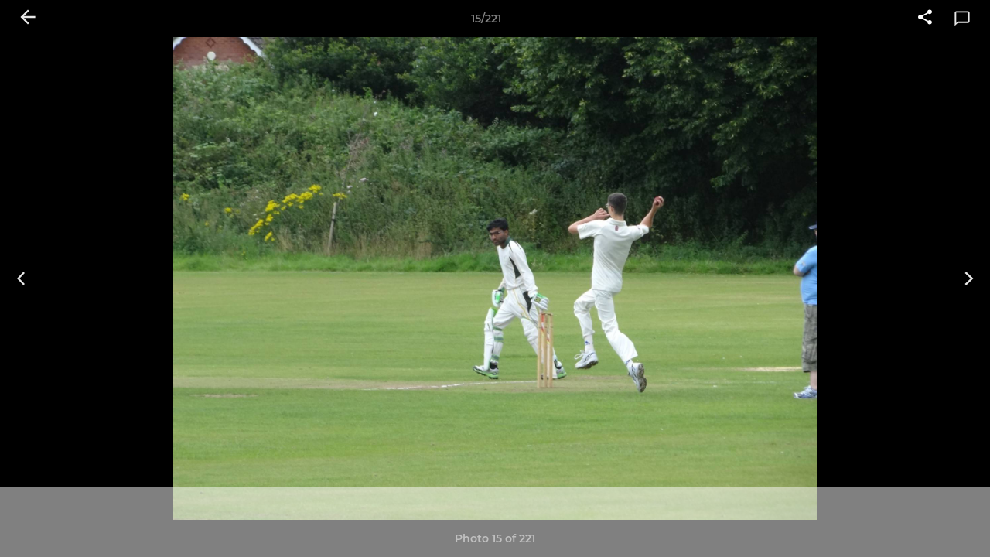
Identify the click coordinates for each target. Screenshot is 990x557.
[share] (925, 18)
